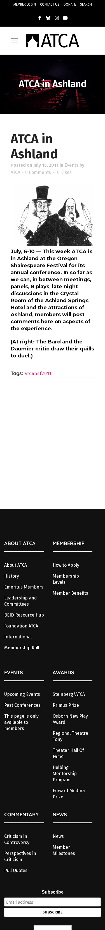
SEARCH (86, 4)
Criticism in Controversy (16, 839)
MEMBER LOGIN (24, 4)
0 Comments (38, 172)
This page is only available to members (21, 722)
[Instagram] (56, 18)
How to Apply (66, 565)
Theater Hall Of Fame (68, 753)
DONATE (70, 4)
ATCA (15, 172)
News (58, 836)
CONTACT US (49, 4)
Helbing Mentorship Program (65, 773)
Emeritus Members (23, 587)
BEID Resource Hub (24, 615)
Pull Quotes (15, 870)
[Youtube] (65, 18)
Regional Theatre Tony (70, 736)
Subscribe (53, 892)
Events (71, 165)
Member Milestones (64, 850)
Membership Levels (66, 579)
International (18, 637)
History (11, 576)
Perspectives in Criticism (20, 856)
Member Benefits (70, 593)
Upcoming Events (22, 694)
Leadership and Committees (20, 601)
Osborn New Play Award (70, 719)
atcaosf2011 (38, 373)
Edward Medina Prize (69, 793)
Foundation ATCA (21, 626)
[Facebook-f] (39, 18)
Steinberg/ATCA (69, 694)
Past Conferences (22, 705)
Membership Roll (21, 647)
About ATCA (15, 565)
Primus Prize (66, 705)
